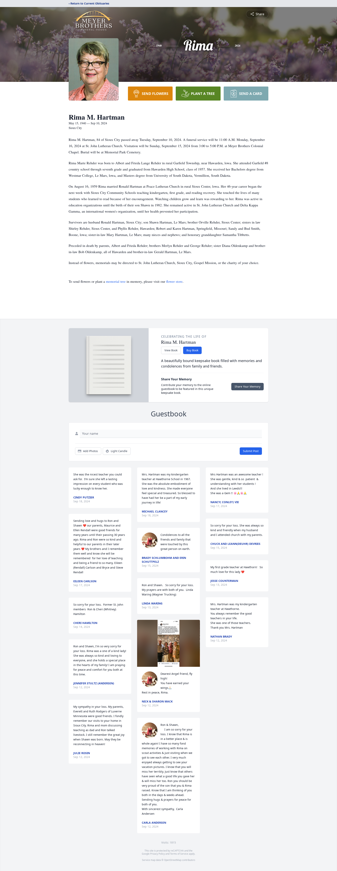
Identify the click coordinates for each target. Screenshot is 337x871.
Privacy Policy (157, 853)
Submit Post (251, 451)
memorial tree (116, 281)
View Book (170, 350)
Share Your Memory (247, 386)
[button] (168, 643)
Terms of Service (179, 853)
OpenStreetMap (172, 860)
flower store (174, 281)
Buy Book (192, 350)
